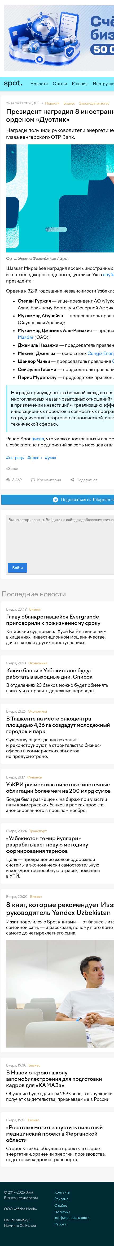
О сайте (60, 1206)
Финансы (34, 777)
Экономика (37, 663)
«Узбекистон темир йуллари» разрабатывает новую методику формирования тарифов (47, 844)
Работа (60, 1224)
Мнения (80, 83)
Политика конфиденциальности (71, 1215)
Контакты (62, 1192)
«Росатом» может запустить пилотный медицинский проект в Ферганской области (54, 1133)
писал (38, 438)
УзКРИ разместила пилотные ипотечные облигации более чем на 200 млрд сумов (58, 787)
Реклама (61, 1199)
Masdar (25, 337)
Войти (17, 568)
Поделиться (86, 480)
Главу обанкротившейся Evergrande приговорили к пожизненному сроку (53, 620)
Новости (39, 83)
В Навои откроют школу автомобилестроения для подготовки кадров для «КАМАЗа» (54, 1078)
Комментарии (48, 480)
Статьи (60, 83)
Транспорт (38, 831)
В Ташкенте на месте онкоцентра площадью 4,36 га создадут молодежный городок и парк (58, 725)
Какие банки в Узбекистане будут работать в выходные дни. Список (49, 673)
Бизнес (35, 609)
